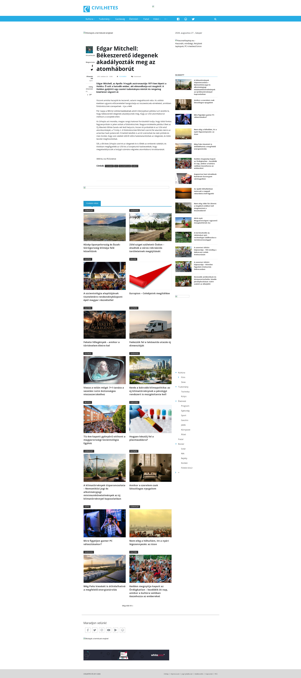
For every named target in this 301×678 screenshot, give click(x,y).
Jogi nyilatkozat (187, 674)
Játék (183, 425)
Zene (183, 382)
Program (185, 405)
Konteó (184, 463)
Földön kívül (186, 467)
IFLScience (111, 158)
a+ (90, 94)
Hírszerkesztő (90, 55)
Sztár (183, 448)
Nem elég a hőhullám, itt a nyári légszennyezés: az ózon (149, 542)
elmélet (135, 166)
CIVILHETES (105, 7)
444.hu (99, 158)
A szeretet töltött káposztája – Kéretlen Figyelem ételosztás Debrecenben (203, 265)
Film (183, 377)
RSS (216, 674)
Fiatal (146, 19)
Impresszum (175, 674)
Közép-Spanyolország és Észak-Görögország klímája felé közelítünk (102, 248)
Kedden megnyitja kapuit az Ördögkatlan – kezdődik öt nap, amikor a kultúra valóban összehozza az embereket (148, 591)
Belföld (88, 402)
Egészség (134, 402)
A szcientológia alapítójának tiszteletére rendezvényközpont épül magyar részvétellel (103, 297)
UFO (116, 166)
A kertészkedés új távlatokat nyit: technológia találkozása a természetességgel (205, 236)
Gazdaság (120, 19)
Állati (183, 434)
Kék (182, 453)
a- (87, 95)
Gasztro (184, 420)
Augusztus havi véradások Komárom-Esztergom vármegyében (205, 176)
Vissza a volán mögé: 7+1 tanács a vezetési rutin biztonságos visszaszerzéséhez (103, 391)
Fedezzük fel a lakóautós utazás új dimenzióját (150, 344)
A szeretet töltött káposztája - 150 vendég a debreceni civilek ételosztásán (205, 251)
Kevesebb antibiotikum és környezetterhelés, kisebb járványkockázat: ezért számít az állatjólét (205, 280)
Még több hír (127, 606)
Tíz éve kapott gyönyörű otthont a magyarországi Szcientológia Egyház (104, 440)
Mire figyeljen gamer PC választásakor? (98, 542)
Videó (156, 19)
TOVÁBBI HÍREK (93, 203)
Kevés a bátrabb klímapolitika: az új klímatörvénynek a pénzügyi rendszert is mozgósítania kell (149, 391)
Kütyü (87, 507)
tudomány (109, 166)
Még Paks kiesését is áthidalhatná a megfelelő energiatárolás (104, 588)
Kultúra (89, 19)
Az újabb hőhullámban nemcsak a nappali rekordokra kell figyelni (204, 191)
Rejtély (184, 458)
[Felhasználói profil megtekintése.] (89, 49)
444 (130, 106)
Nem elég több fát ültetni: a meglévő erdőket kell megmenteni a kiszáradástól (205, 207)
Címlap (166, 674)
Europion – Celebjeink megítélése (149, 293)
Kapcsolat (209, 674)
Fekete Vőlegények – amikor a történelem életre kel (101, 344)
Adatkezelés (198, 674)
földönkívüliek (124, 166)
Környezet (89, 210)
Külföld (88, 259)
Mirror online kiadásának (119, 111)
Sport (183, 415)
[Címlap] (86, 9)
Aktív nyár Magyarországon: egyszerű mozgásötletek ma (205, 220)
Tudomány (104, 19)
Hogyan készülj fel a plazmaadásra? (141, 438)
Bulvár (133, 259)
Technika (185, 391)
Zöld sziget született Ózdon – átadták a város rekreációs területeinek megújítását (146, 248)
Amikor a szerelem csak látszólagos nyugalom (143, 487)
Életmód (133, 19)
